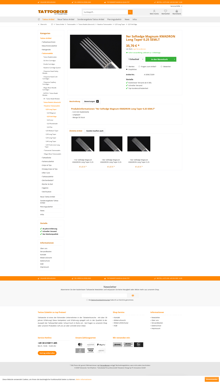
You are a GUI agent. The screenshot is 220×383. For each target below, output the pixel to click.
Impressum (44, 267)
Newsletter (156, 317)
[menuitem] (175, 6)
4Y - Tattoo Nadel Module (51, 99)
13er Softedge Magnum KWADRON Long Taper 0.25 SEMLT (110, 161)
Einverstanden (211, 379)
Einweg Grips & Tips (50, 169)
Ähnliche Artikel (75, 131)
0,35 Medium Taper (51, 131)
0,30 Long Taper (50, 134)
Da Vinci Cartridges (49, 61)
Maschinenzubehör (49, 46)
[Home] (39, 19)
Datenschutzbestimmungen (100, 300)
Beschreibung (74, 101)
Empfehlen (132, 69)
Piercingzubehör (46, 207)
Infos (42, 214)
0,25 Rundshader (52, 124)
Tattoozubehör (47, 176)
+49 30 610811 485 (47, 343)
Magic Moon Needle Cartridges (49, 89)
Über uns (43, 248)
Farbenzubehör (48, 161)
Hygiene (45, 188)
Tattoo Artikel (45, 38)
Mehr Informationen (84, 379)
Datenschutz (45, 261)
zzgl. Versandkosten (139, 49)
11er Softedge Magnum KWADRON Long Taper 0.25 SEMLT (82, 161)
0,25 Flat (49, 127)
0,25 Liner (50, 120)
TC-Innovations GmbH (139, 368)
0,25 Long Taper (50, 109)
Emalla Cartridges (49, 64)
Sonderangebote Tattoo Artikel (49, 202)
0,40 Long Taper (50, 141)
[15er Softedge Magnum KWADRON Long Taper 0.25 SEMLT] (139, 144)
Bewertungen (91, 101)
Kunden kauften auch (94, 131)
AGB (41, 264)
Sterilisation (46, 192)
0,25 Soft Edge (51, 116)
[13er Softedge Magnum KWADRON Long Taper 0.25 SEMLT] (111, 144)
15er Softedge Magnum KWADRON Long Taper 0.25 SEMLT (138, 161)
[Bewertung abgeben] (152, 42)
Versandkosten (46, 251)
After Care (46, 173)
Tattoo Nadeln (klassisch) (52, 102)
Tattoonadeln (47, 53)
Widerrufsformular (121, 323)
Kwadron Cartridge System (52, 68)
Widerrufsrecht (46, 258)
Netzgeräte (46, 49)
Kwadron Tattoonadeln (52, 106)
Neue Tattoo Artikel (47, 197)
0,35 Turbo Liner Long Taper (52, 146)
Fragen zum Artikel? (148, 66)
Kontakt (43, 254)
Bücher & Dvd (47, 184)
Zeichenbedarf (47, 180)
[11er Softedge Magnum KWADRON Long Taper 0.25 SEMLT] (83, 144)
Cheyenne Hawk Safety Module (50, 72)
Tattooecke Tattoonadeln (52, 150)
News (42, 210)
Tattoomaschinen (48, 42)
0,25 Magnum (51, 113)
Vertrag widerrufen (47, 353)
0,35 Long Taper (50, 138)
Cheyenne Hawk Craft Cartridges (50, 78)
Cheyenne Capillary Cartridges (49, 83)
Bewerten (167, 66)
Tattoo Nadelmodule (50, 57)
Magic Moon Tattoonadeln (52, 154)
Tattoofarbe (46, 158)
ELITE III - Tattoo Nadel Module (50, 94)
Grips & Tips (47, 165)
